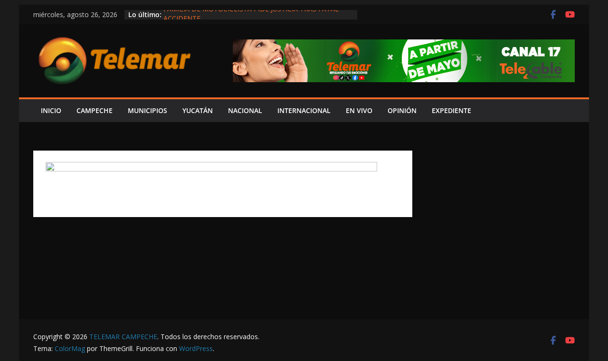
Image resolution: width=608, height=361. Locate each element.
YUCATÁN (197, 110)
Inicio (51, 110)
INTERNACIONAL (304, 110)
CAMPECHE (94, 110)
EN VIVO (359, 110)
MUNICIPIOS (147, 110)
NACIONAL (245, 110)
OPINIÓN (402, 110)
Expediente (451, 110)
